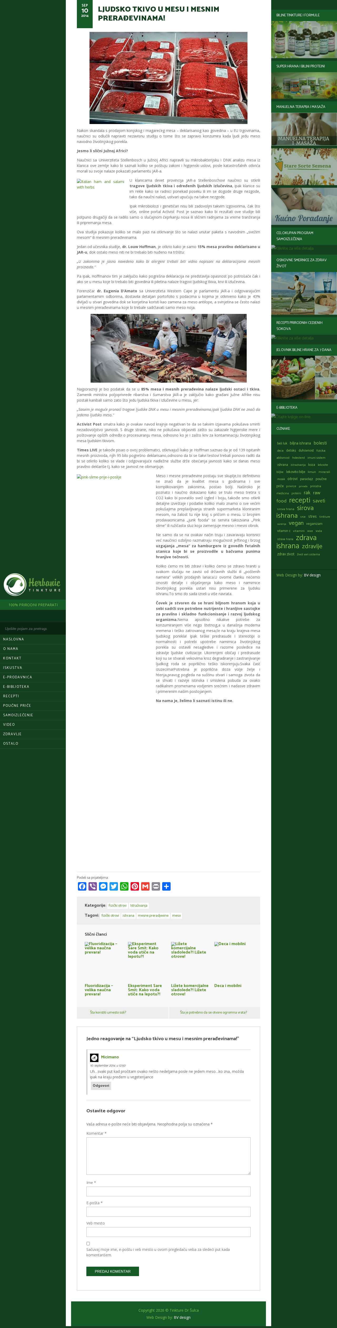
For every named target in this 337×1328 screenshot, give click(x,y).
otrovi (293, 479)
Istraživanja (138, 906)
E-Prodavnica (17, 677)
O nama (10, 649)
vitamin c (283, 531)
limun (312, 472)
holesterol (298, 457)
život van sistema (308, 554)
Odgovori (101, 1086)
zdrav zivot (285, 554)
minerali (324, 472)
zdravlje (312, 546)
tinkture (324, 516)
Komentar (96, 1133)
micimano (110, 1057)
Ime (91, 1182)
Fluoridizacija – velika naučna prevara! (99, 989)
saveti (319, 501)
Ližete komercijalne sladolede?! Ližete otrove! (190, 989)
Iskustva (12, 668)
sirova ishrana (295, 511)
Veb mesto (95, 1223)
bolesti (320, 443)
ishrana (282, 465)
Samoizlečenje (18, 715)
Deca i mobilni (227, 985)
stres (312, 516)
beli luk (282, 443)
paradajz (306, 479)
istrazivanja (298, 464)
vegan (296, 523)
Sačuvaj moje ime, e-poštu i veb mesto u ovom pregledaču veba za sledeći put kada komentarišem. (158, 1252)
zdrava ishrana (296, 542)
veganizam (314, 524)
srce (303, 516)
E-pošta (94, 1202)
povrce (291, 486)
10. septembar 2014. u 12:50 (107, 1065)
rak (307, 492)
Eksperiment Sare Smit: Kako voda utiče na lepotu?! (145, 989)
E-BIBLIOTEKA (16, 687)
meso (176, 916)
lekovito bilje (295, 472)
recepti (299, 500)
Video (9, 725)
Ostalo (10, 744)
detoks (291, 450)
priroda (303, 486)
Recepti (11, 696)
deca (280, 450)
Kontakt (12, 658)
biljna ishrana (300, 443)
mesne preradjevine (153, 916)
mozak (281, 479)
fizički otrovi (110, 916)
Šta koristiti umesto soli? (108, 1013)
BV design (312, 574)
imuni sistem (316, 458)
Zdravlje (12, 734)
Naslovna (13, 639)
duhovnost (306, 450)
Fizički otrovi (118, 906)
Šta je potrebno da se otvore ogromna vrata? (213, 1013)
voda (319, 531)
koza (311, 465)
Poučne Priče (17, 706)
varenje (281, 524)
